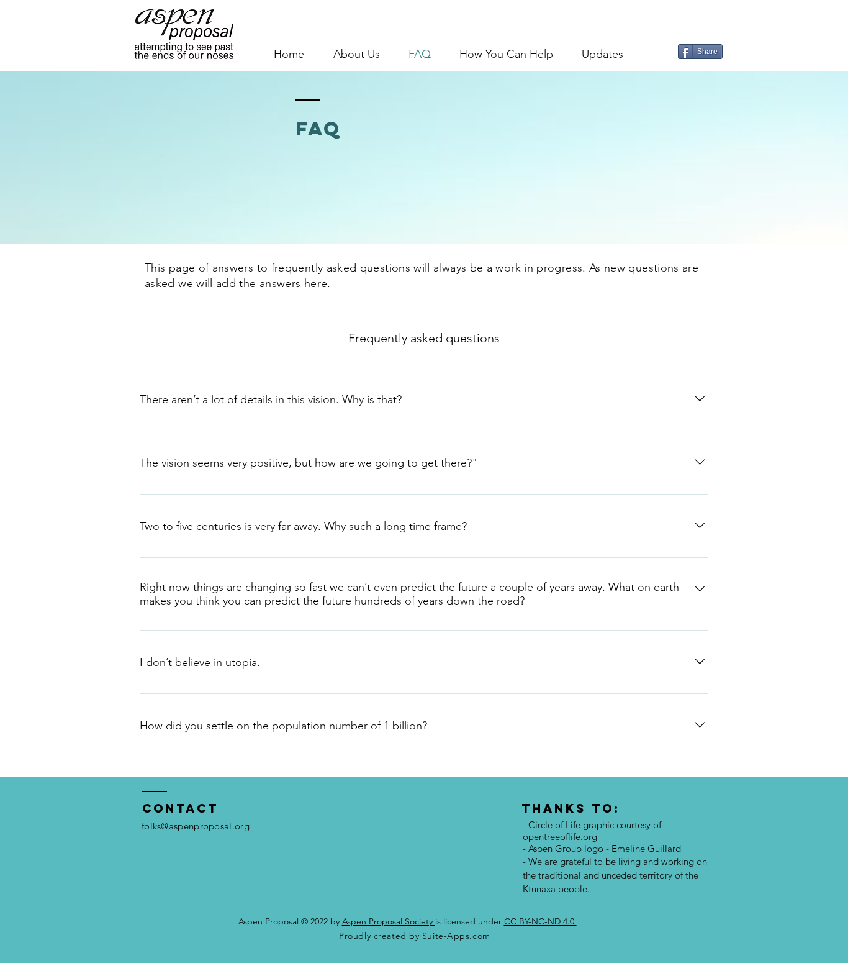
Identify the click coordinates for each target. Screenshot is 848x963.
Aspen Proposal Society (388, 921)
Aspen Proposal (269, 921)
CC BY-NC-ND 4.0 (540, 921)
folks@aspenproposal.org (196, 826)
